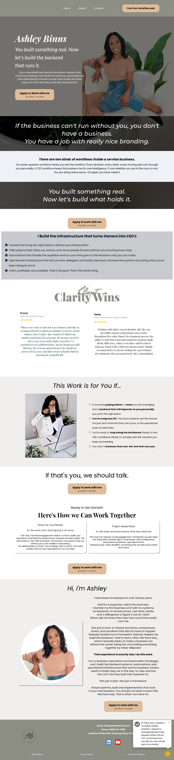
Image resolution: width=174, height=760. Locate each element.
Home (66, 8)
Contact (98, 8)
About (82, 8)
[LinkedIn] (108, 742)
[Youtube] (118, 742)
